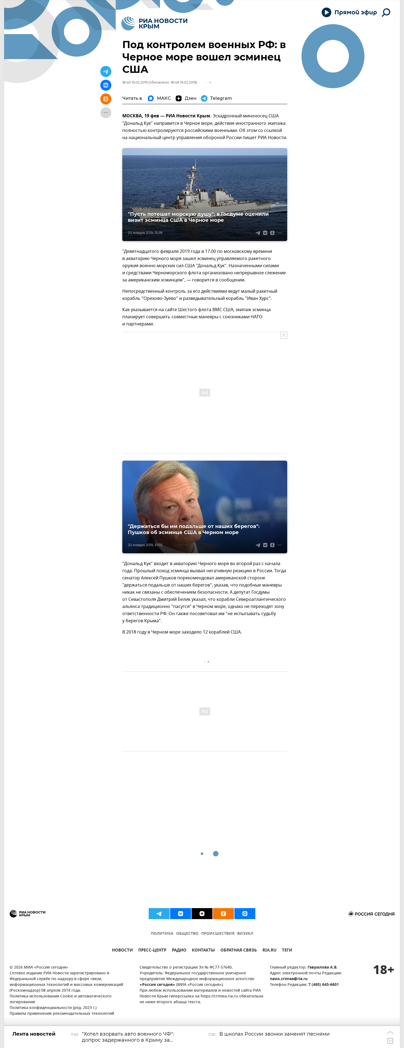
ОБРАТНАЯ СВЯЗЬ (238, 951)
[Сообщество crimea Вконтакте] (180, 913)
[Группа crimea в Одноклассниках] (223, 913)
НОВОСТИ (122, 951)
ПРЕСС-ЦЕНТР (152, 951)
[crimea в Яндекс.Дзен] (202, 913)
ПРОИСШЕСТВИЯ (217, 934)
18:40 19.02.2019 (135, 82)
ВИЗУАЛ (245, 934)
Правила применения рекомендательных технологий (62, 1014)
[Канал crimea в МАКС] (244, 913)
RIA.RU (269, 951)
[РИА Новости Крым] (154, 23)
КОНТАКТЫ (203, 951)
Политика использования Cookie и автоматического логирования (61, 999)
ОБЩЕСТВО (187, 934)
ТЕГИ (287, 951)
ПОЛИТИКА (162, 934)
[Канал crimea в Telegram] (159, 913)
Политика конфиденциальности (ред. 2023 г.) (53, 1008)
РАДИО (179, 951)
